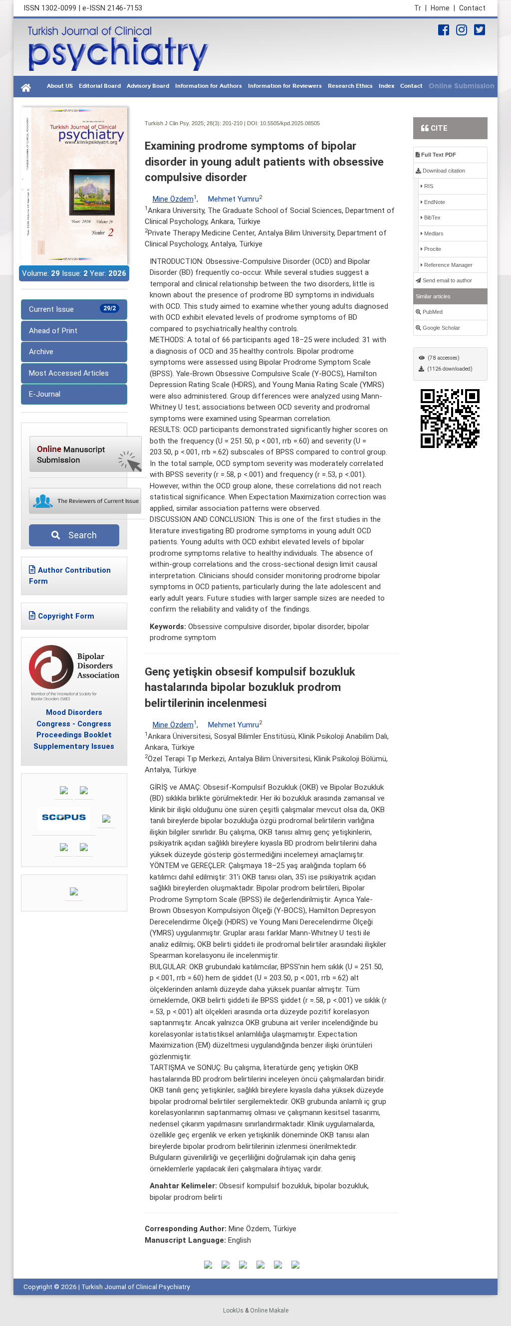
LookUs (233, 1310)
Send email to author (446, 280)
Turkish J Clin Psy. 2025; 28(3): (183, 123)
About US (60, 86)
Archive (41, 351)
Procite (432, 249)
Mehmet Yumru (233, 199)
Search (79, 535)
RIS (428, 186)
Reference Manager (448, 265)
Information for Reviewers (285, 86)
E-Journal (44, 394)
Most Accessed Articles (69, 373)
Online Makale (269, 1310)
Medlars (433, 233)
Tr (420, 8)
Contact (472, 8)
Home (443, 8)
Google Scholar (440, 328)
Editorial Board (100, 86)
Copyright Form (66, 616)
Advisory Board (148, 86)
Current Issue (72, 309)
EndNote (434, 202)
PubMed (432, 312)
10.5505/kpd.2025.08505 (290, 123)
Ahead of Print (53, 330)
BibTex (432, 218)
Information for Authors (208, 86)
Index (386, 86)
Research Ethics (350, 86)
